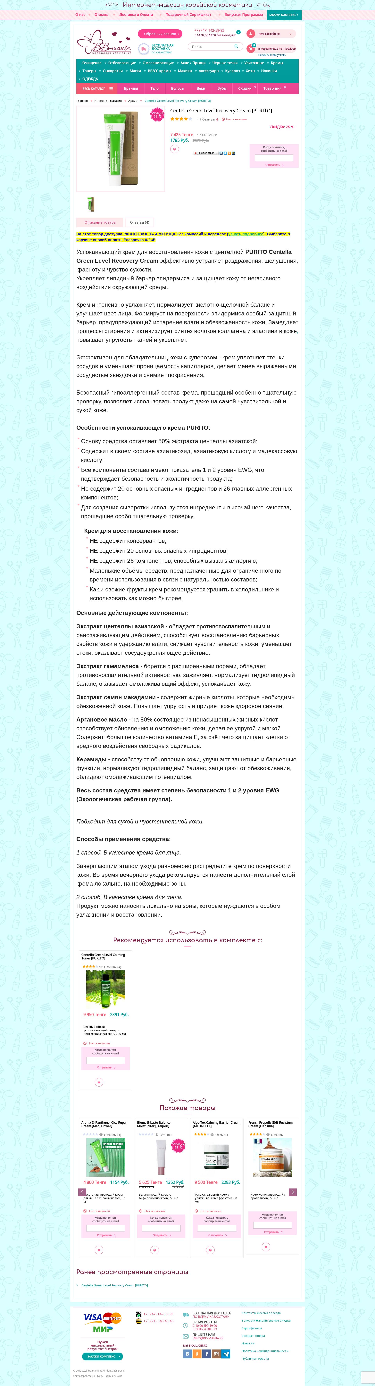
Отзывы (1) (112, 1135)
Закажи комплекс (282, 14)
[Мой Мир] (233, 153)
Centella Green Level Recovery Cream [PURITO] (115, 1285)
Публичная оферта (255, 1358)
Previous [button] (82, 1192)
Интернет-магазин (108, 101)
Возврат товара (253, 1336)
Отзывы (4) (112, 967)
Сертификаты (252, 1328)
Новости (248, 1343)
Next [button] (293, 1192)
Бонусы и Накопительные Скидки (266, 1320)
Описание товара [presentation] (100, 222)
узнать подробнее (245, 234)
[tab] (99, 222)
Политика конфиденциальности (265, 1351)
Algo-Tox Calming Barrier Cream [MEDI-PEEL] (216, 1124)
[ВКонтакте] (221, 153)
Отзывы (166, 1135)
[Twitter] (225, 153)
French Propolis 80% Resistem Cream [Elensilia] (270, 1124)
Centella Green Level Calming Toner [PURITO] (103, 956)
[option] (121, 148)
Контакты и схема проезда (261, 1313)
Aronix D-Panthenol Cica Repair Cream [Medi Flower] (104, 1124)
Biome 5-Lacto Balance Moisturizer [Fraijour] (154, 1124)
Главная (82, 101)
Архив (132, 101)
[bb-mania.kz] (104, 42)
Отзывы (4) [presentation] (139, 222)
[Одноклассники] (229, 153)
